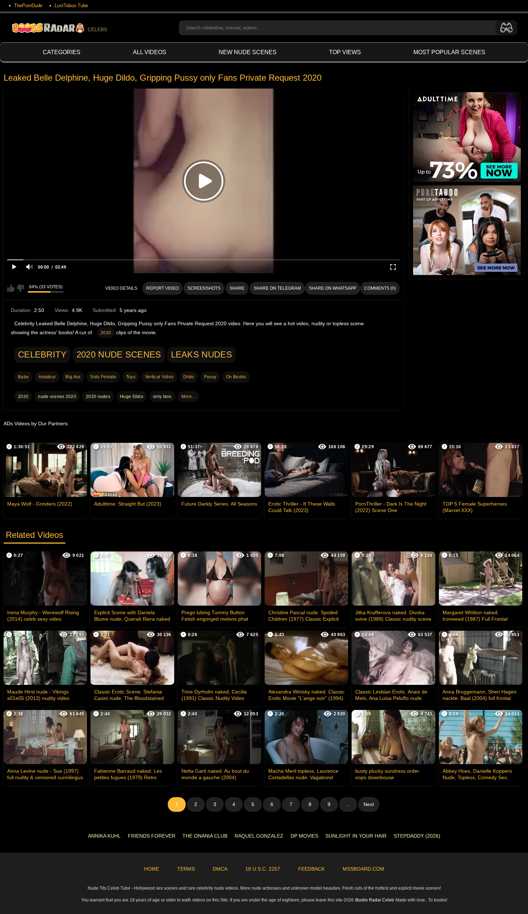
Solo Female (103, 376)
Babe (23, 376)
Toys (130, 376)
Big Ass (72, 376)
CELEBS (97, 29)
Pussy (210, 376)
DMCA (220, 869)
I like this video (11, 288)
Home (151, 869)
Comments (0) (380, 288)
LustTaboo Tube (71, 5)
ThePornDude (28, 5)
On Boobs (236, 376)
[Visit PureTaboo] (467, 230)
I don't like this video (20, 288)
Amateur (47, 376)
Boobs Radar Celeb (374, 900)
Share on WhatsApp (332, 288)
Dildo (188, 376)
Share (237, 288)
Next (368, 804)
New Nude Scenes (248, 52)
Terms (186, 869)
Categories (61, 52)
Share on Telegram (277, 288)
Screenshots (204, 288)
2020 (106, 332)
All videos (149, 52)
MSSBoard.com (363, 869)
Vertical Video (159, 376)
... (348, 804)
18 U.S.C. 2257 (262, 869)
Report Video (162, 288)
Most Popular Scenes (449, 52)
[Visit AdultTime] (467, 137)
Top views (345, 52)
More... (188, 396)
